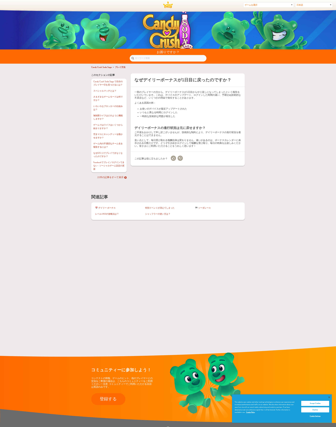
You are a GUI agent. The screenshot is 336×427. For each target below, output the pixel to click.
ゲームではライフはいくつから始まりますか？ (108, 127)
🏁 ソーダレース (203, 208)
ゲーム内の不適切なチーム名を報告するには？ (108, 145)
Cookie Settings (315, 416)
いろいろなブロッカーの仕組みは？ (108, 108)
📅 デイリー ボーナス (105, 208)
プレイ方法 (120, 67)
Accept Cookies (315, 403)
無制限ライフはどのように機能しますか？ (108, 117)
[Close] (329, 397)
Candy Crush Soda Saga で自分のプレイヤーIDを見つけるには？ (108, 83)
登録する (108, 399)
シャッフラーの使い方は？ (157, 214)
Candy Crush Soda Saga (101, 67)
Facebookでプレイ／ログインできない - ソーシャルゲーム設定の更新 (108, 165)
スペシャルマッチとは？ (104, 91)
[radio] (173, 158)
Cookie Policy (250, 412)
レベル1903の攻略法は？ (107, 214)
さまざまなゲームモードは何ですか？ (108, 98)
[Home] (168, 5)
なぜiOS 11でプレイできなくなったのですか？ (108, 155)
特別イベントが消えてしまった (160, 208)
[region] (282, 408)
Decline (315, 410)
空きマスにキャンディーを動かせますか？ (108, 136)
